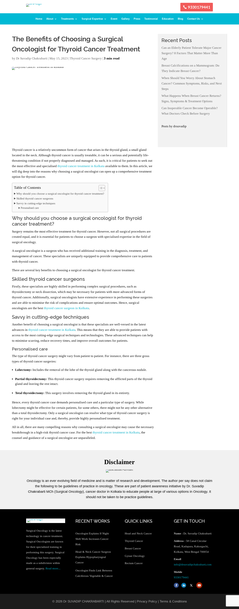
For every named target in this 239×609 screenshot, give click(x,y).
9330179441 (199, 7)
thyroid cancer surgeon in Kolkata (66, 308)
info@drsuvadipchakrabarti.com (193, 564)
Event (114, 19)
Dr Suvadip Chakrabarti (31, 58)
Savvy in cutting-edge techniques (35, 203)
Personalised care (30, 208)
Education (168, 19)
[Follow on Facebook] (176, 585)
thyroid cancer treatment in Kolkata (81, 166)
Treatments (67, 19)
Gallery (125, 19)
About (49, 19)
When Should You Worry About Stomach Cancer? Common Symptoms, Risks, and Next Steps (192, 83)
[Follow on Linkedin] (183, 585)
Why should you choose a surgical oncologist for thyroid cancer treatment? (60, 193)
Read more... (53, 568)
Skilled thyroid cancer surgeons (34, 198)
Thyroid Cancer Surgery (86, 58)
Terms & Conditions (173, 601)
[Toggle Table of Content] (100, 188)
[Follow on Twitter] (191, 585)
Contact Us (193, 19)
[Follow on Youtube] (199, 585)
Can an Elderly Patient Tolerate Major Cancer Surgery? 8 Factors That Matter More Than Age (191, 53)
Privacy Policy (147, 601)
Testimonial (151, 19)
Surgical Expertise (92, 19)
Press (137, 19)
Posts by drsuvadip (174, 126)
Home (38, 19)
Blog (180, 19)
